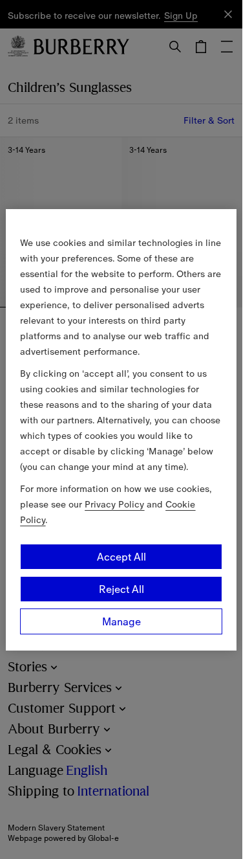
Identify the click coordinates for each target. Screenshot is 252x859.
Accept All (121, 556)
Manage (121, 621)
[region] (121, 430)
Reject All (121, 589)
